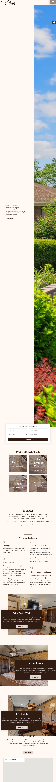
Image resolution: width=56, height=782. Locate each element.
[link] (54, 22)
